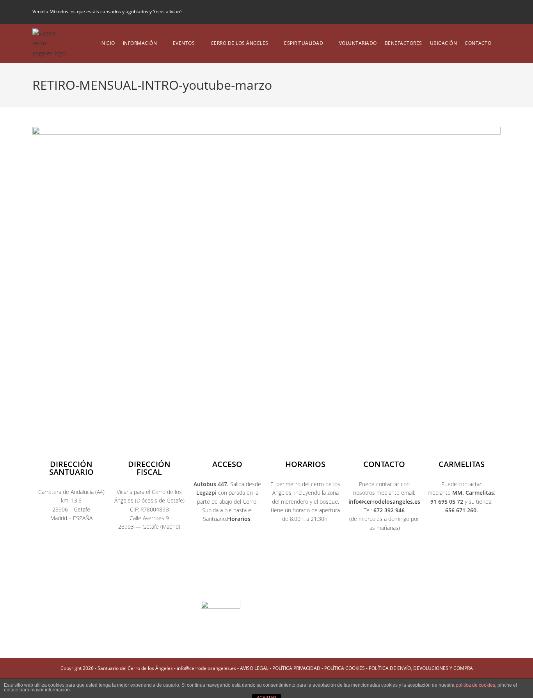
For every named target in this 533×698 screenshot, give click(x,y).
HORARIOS (305, 464)
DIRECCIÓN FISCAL (149, 468)
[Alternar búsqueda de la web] (500, 43)
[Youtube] (266, 584)
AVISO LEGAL (254, 668)
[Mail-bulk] (320, 584)
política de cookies (475, 685)
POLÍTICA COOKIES (344, 668)
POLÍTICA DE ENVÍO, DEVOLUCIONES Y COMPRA (421, 668)
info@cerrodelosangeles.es (384, 501)
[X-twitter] (213, 584)
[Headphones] (346, 584)
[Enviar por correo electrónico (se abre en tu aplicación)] (496, 12)
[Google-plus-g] (293, 584)
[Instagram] (240, 584)
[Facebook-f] (187, 584)
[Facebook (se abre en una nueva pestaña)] (458, 12)
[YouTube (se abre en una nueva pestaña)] (484, 12)
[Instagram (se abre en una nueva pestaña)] (471, 12)
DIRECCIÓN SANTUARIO (71, 468)
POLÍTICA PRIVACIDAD (296, 668)
